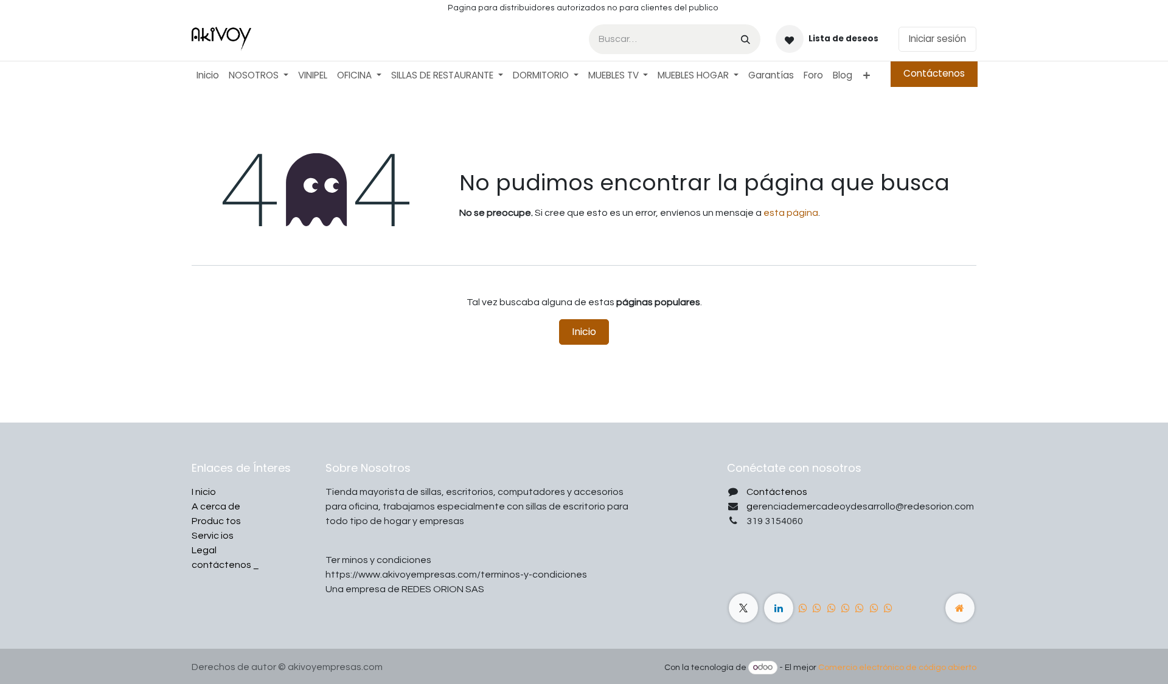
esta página (790, 213)
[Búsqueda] (745, 39)
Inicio (584, 332)
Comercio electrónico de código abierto (897, 667)
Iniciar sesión (937, 38)
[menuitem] (208, 76)
